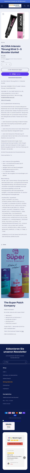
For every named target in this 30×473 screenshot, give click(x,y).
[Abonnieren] (25, 362)
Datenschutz (6, 385)
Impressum (6, 388)
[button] (2, 5)
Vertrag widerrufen (8, 381)
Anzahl (2, 61)
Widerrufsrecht (7, 378)
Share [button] (4, 244)
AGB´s (4, 371)
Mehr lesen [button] (10, 459)
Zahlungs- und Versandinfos (10, 375)
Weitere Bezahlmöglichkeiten (15, 77)
